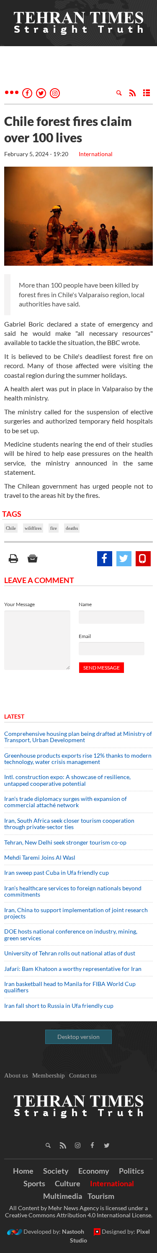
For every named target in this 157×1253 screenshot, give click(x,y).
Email (85, 636)
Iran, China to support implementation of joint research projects (76, 913)
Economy (93, 1171)
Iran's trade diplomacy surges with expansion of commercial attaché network (65, 801)
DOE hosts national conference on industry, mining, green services (70, 934)
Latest (14, 716)
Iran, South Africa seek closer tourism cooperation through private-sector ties (69, 823)
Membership (48, 1075)
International (96, 153)
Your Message (19, 604)
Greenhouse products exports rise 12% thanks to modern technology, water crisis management (78, 758)
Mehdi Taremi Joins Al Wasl (39, 857)
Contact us (83, 1075)
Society (56, 1171)
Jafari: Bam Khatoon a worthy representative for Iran (73, 968)
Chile (11, 528)
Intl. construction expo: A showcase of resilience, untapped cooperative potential (67, 780)
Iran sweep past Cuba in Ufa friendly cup (56, 872)
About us (16, 1075)
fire (53, 528)
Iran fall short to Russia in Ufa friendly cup (58, 1005)
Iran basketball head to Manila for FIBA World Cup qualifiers (70, 987)
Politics (131, 1171)
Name (85, 604)
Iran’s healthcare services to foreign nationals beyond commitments (73, 891)
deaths (72, 528)
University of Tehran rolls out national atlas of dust (69, 953)
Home (23, 1171)
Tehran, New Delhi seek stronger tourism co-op (65, 842)
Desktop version (78, 1036)
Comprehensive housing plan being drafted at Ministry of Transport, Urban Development (78, 736)
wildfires (33, 528)
